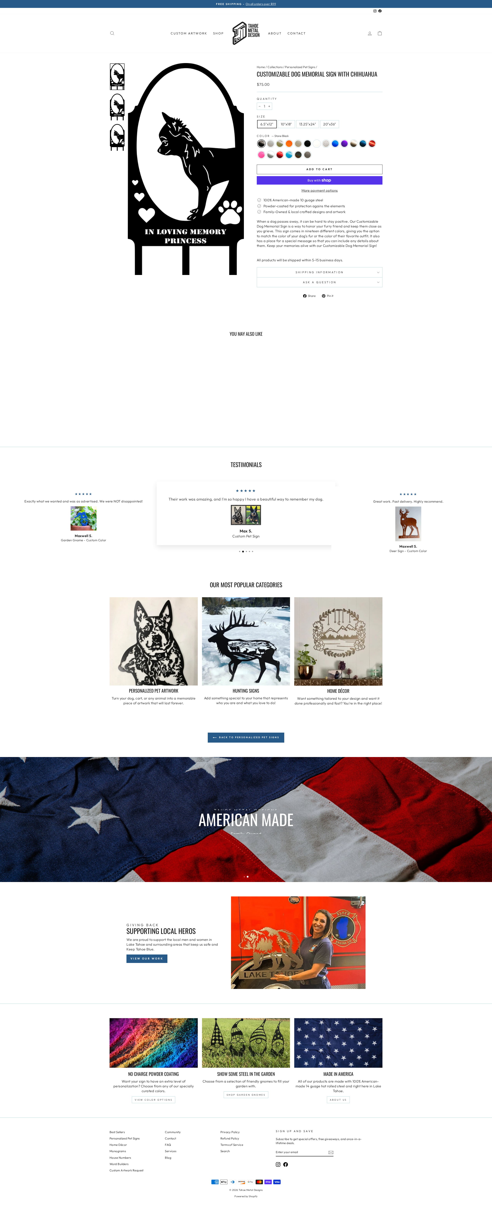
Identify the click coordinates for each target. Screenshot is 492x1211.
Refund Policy (229, 1138)
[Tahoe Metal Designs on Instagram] (278, 1164)
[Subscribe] (330, 1152)
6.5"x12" (266, 124)
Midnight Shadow (363, 143)
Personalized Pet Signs (300, 67)
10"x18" (286, 124)
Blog (168, 1157)
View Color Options (153, 1099)
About (275, 33)
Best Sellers (117, 1132)
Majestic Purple (344, 143)
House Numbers (120, 1157)
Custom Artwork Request (127, 1170)
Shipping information (320, 272)
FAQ (168, 1145)
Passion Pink (261, 155)
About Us (338, 1099)
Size (261, 116)
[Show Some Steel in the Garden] (246, 1043)
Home (261, 67)
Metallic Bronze (353, 143)
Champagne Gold (298, 143)
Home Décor (118, 1145)
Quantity (267, 99)
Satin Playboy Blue (289, 155)
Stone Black (261, 143)
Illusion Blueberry (335, 143)
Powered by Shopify (245, 1196)
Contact (297, 33)
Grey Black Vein (326, 143)
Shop (218, 33)
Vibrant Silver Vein (307, 155)
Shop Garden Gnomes (246, 1094)
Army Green (280, 143)
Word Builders (119, 1164)
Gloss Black (307, 143)
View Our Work (146, 958)
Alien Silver (270, 143)
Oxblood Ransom (372, 143)
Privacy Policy (230, 1132)
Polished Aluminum (270, 155)
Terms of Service (231, 1145)
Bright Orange (289, 143)
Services (170, 1151)
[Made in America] (338, 1043)
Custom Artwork (189, 33)
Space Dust (298, 155)
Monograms (118, 1151)
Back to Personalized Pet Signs (248, 737)
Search (225, 1151)
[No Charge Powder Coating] (154, 1043)
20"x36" (329, 124)
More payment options (320, 190)
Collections (275, 67)
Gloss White (317, 143)
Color (273, 136)
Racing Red (280, 155)
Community (173, 1132)
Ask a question (319, 282)
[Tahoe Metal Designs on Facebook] (285, 1164)
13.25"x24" (307, 124)
